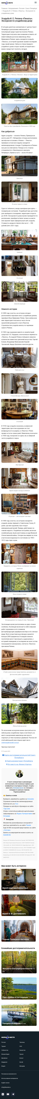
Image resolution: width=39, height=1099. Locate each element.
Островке (6, 816)
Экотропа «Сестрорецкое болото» (17, 968)
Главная (4, 8)
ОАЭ (21, 1046)
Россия (21, 8)
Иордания (4, 1062)
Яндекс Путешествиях (24, 814)
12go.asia (6, 809)
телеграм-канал (18, 788)
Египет (21, 1058)
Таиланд (22, 1042)
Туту (16, 804)
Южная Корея (5, 1054)
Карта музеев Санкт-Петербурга (20, 761)
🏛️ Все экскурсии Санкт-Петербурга (16, 1077)
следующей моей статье (10, 742)
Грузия (21, 1054)
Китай (21, 1062)
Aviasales (30, 799)
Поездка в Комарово (11, 1023)
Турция (3, 1046)
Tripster (28, 825)
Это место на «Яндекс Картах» (20, 764)
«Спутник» (7, 830)
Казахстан (22, 1050)
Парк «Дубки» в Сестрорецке (15, 997)
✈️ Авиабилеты (9, 1087)
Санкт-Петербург (31, 8)
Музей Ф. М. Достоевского (14, 914)
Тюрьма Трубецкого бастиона (15, 939)
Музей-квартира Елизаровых (15, 888)
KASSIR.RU (7, 835)
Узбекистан (4, 1050)
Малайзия (4, 1058)
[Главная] (6, 3)
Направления (13, 8)
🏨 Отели (7, 1082)
